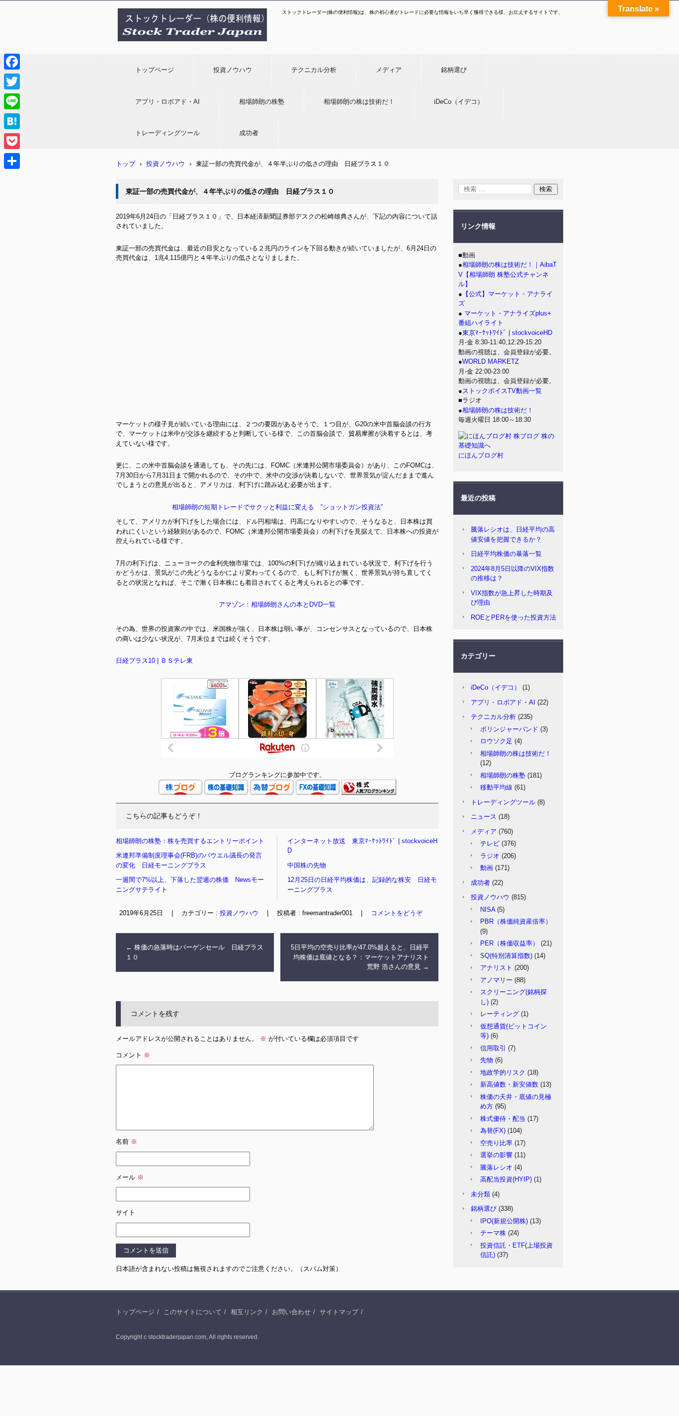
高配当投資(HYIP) (506, 1179)
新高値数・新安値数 (509, 1084)
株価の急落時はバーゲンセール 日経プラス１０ (194, 952)
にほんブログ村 (481, 455)
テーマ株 (493, 1233)
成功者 (248, 133)
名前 (126, 1141)
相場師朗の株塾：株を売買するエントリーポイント (190, 841)
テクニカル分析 (314, 70)
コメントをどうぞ (397, 913)
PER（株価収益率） (509, 943)
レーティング (499, 1014)
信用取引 (493, 1048)
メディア (389, 70)
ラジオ (490, 856)
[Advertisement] (277, 344)
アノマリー (496, 980)
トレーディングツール (167, 133)
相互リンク (247, 1312)
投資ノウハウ (232, 70)
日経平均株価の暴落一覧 (506, 553)
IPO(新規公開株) (504, 1221)
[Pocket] (12, 141)
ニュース (484, 816)
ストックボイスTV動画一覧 (502, 390)
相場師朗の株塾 (261, 101)
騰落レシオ (496, 1167)
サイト (125, 1212)
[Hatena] (12, 121)
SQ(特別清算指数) (506, 955)
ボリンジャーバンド (509, 729)
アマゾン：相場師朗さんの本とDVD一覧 (277, 604)
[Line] (12, 101)
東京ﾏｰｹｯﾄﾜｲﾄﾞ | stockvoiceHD (507, 332)
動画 (486, 867)
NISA (487, 909)
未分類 (480, 1194)
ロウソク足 (496, 741)
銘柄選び (454, 70)
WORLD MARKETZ (490, 361)
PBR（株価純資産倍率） (516, 921)
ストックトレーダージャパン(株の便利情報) (186, 46)
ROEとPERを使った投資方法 (513, 617)
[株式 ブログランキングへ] (368, 792)
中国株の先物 (306, 865)
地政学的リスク (502, 1072)
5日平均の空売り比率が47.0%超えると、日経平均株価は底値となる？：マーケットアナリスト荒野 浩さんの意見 (360, 957)
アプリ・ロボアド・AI (167, 101)
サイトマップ (339, 1312)
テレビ (490, 843)
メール (130, 1177)
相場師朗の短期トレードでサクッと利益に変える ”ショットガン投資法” (277, 507)
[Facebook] (12, 62)
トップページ (154, 70)
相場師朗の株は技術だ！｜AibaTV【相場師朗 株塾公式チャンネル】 (507, 274)
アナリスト (496, 967)
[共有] (12, 161)
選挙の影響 (496, 1155)
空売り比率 (496, 1143)
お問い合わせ (291, 1312)
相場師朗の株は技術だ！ (359, 101)
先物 (486, 1060)
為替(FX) (493, 1130)
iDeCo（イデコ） (459, 101)
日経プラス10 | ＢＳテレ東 (154, 660)
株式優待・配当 (502, 1118)
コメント (133, 1055)
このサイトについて (193, 1312)
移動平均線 (496, 787)
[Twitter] (12, 81)
